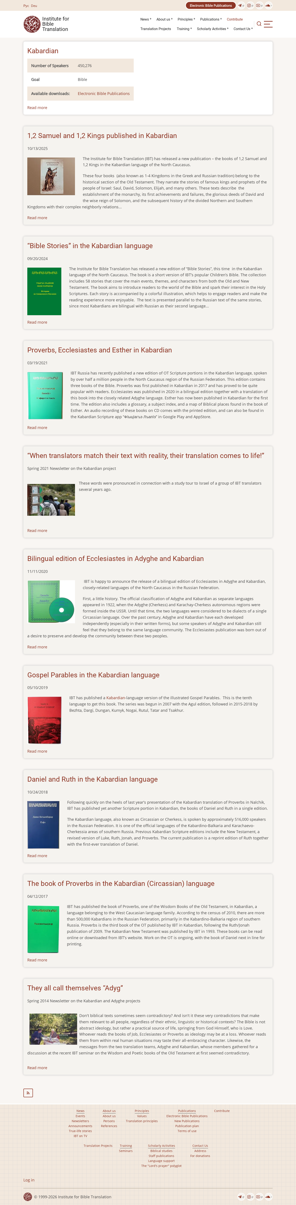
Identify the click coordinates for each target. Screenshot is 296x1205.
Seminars (126, 1151)
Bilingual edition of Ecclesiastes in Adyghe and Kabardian (115, 558)
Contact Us (242, 29)
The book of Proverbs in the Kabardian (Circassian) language (121, 883)
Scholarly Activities (211, 29)
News (144, 19)
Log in (28, 1180)
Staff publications (161, 1156)
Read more (37, 107)
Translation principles (142, 1121)
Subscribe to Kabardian (148, 1093)
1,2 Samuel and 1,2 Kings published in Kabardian (102, 136)
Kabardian (115, 697)
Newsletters (80, 1121)
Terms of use (187, 1131)
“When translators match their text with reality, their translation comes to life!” (145, 455)
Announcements (80, 1126)
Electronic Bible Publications (211, 5)
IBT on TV (80, 1136)
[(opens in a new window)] (241, 5)
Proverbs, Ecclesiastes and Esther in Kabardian (99, 350)
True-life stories (80, 1131)
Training (183, 29)
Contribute (235, 19)
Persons (109, 1121)
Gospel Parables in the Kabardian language (93, 675)
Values (142, 1116)
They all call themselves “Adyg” (75, 988)
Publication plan (187, 1126)
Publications (209, 19)
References (109, 1126)
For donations (200, 1156)
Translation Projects (155, 29)
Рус (26, 5)
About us (163, 19)
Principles (185, 19)
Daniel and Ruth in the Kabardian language (92, 779)
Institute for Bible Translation (55, 24)
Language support (161, 1161)
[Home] (32, 23)
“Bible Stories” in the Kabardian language (90, 246)
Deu (34, 5)
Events (80, 1116)
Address (200, 1151)
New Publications (187, 1121)
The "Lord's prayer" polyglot (161, 1166)
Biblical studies (161, 1151)
